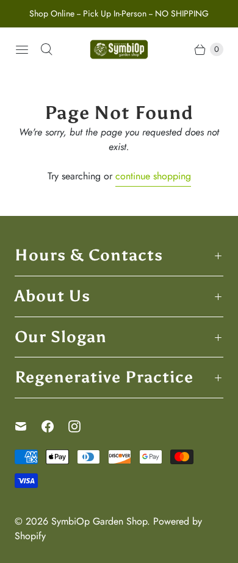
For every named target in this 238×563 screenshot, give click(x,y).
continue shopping (153, 176)
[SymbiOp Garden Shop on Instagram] (81, 426)
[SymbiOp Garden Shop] (119, 49)
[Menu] (22, 49)
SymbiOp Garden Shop (99, 521)
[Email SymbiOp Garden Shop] (28, 426)
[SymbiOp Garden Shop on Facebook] (54, 426)
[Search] (46, 49)
